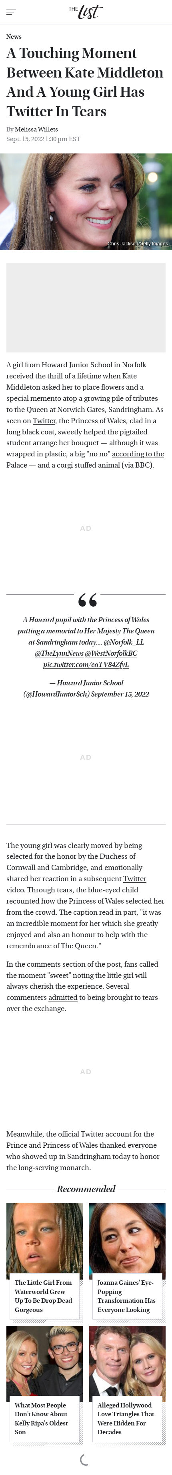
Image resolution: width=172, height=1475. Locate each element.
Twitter (44, 421)
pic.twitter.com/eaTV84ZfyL (86, 665)
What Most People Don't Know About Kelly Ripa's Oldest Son (41, 1418)
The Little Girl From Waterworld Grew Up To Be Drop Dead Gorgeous (43, 1296)
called (148, 964)
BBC (142, 465)
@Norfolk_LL (124, 642)
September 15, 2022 (120, 694)
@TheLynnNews (59, 653)
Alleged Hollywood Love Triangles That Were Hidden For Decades (126, 1418)
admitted (63, 997)
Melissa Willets (36, 129)
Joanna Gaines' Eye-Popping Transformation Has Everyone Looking (127, 1296)
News (14, 37)
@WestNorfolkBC (111, 653)
